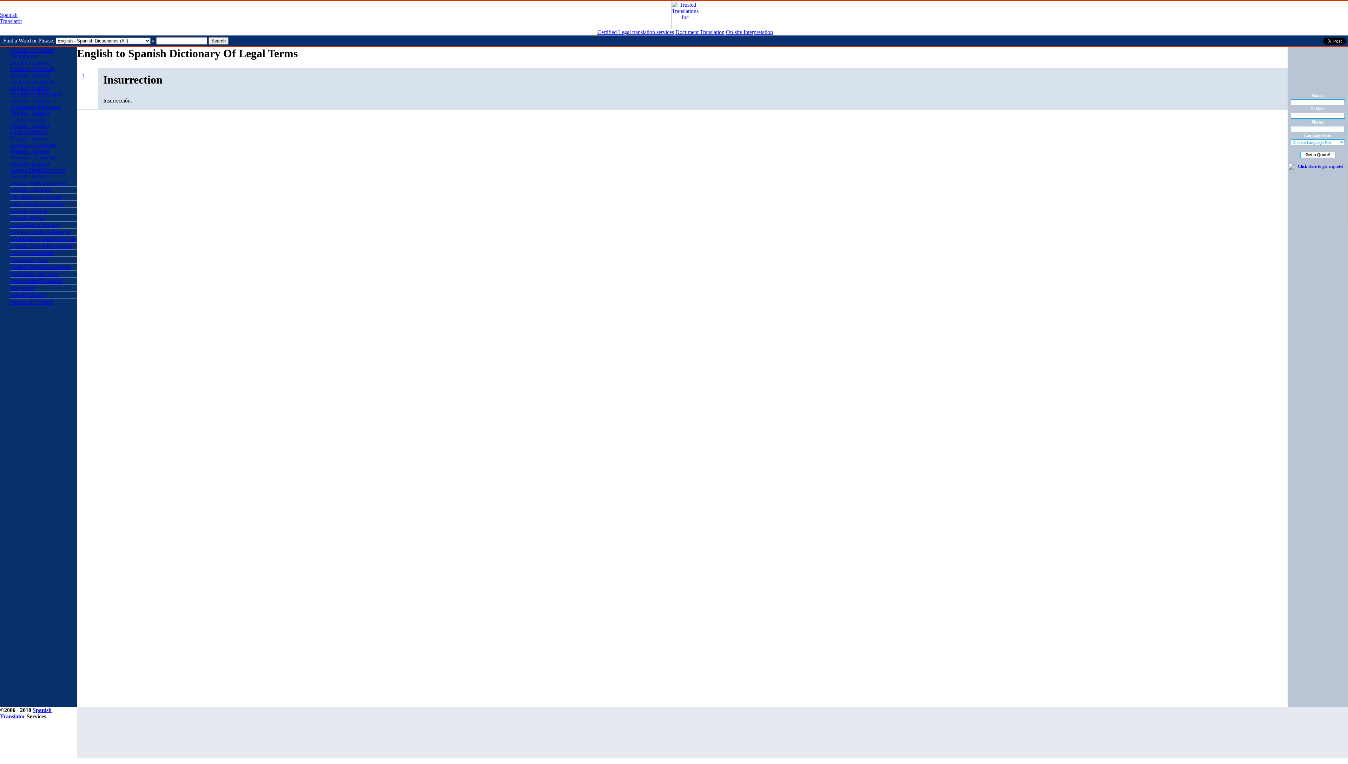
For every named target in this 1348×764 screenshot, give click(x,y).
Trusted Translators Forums (40, 267)
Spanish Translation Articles (41, 246)
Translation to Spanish (34, 225)
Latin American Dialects (37, 204)
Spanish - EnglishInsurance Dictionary (33, 154)
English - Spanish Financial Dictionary (32, 66)
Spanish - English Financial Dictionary (32, 78)
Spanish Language (30, 190)
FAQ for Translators (32, 253)
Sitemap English (28, 295)
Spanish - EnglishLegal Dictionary (29, 129)
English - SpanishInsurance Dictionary (33, 142)
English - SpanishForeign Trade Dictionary (38, 167)
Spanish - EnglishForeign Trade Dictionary (38, 179)
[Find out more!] (1318, 221)
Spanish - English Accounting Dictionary (35, 104)
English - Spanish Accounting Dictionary (35, 91)
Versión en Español (31, 302)
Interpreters (22, 288)
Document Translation (700, 32)
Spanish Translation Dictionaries (32, 53)
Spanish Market (27, 218)
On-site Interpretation (749, 32)
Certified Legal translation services (635, 32)
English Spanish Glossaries (40, 232)
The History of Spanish (36, 197)
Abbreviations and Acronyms (42, 239)
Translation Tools (29, 260)
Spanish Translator (11, 18)
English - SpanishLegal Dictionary (29, 116)
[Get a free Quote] (685, 27)
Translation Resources (34, 274)
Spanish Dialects (28, 211)
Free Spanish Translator (36, 281)
